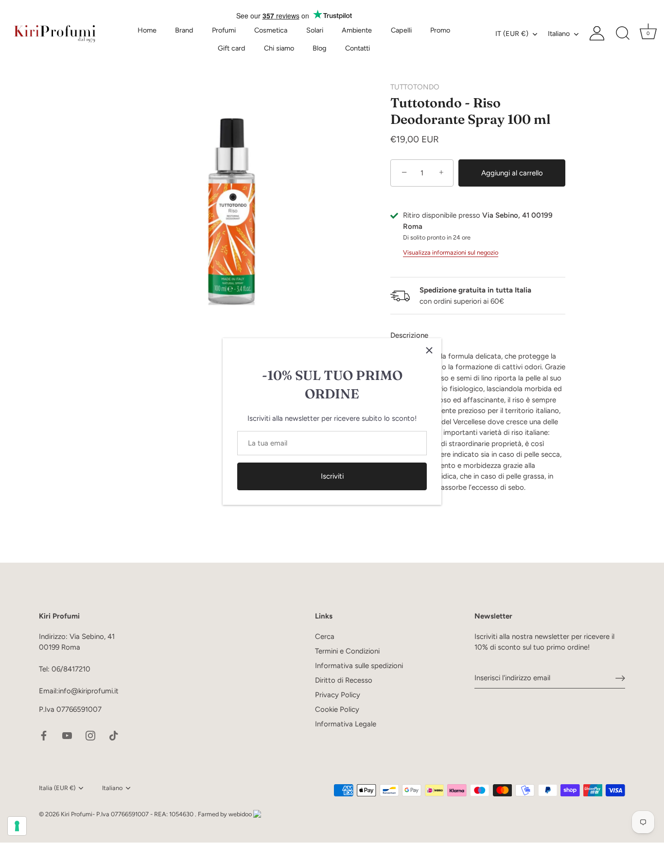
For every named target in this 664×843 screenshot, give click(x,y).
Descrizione (409, 335)
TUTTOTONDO (414, 87)
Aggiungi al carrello (512, 173)
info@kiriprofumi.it (88, 691)
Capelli (401, 30)
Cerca (324, 636)
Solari (314, 30)
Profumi (224, 30)
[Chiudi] (429, 350)
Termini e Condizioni (347, 651)
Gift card (231, 48)
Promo (440, 30)
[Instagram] (90, 735)
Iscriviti (332, 476)
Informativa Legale (345, 724)
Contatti (357, 48)
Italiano (559, 33)
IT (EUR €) (511, 33)
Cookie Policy (337, 709)
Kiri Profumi (76, 814)
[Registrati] (620, 678)
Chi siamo (279, 48)
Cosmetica (270, 30)
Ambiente (357, 30)
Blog (319, 48)
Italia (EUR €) (57, 787)
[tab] (414, 335)
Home (147, 30)
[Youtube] (67, 735)
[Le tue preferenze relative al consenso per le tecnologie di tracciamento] (17, 826)
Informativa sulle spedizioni (359, 665)
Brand (184, 30)
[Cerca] (622, 33)
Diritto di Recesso (343, 680)
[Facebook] (44, 735)
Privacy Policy (337, 694)
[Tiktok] (114, 735)
